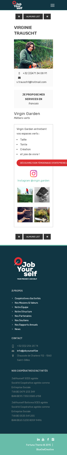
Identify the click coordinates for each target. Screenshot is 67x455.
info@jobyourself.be (27, 350)
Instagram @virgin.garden (33, 180)
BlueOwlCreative (45, 449)
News (17, 329)
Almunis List (33, 16)
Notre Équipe (21, 307)
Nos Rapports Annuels (26, 324)
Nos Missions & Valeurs (26, 302)
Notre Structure (23, 311)
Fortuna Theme (34, 445)
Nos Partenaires (23, 316)
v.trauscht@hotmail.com (31, 82)
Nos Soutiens (22, 320)
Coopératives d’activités (28, 298)
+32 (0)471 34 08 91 (35, 73)
